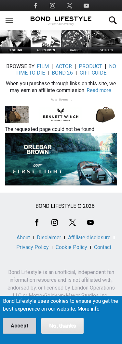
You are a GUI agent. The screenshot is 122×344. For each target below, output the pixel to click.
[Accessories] (46, 52)
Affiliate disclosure (89, 237)
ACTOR (64, 66)
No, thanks (62, 325)
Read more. (99, 90)
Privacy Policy (32, 247)
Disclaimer (49, 237)
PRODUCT (90, 66)
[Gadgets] (76, 52)
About (23, 237)
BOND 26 (62, 73)
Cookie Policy (71, 247)
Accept (19, 326)
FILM (43, 66)
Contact (102, 247)
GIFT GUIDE (93, 73)
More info (88, 309)
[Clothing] (15, 52)
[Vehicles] (106, 52)
